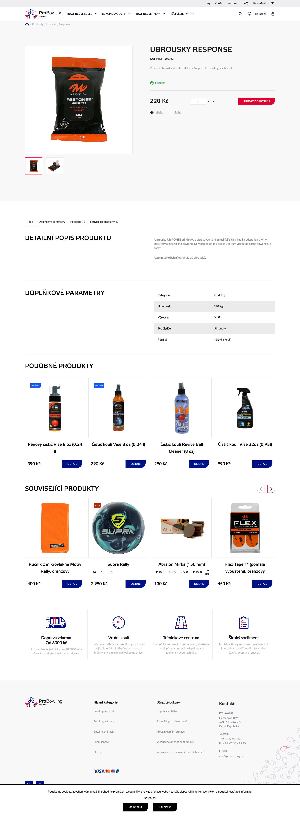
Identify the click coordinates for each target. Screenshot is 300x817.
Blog (207, 3)
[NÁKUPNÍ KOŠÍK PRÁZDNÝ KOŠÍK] (273, 14)
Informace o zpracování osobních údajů (180, 752)
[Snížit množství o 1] (208, 101)
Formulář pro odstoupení (171, 721)
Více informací (243, 791)
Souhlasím (165, 807)
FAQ (245, 3)
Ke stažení (259, 3)
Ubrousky (220, 328)
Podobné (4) (77, 221)
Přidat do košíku (256, 101)
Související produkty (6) (104, 221)
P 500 (184, 572)
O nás (218, 3)
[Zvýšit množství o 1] (213, 101)
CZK (271, 3)
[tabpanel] (55, 423)
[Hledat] (240, 14)
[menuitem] (82, 13)
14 (94, 572)
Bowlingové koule (104, 711)
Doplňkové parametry (52, 221)
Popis (30, 221)
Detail (72, 464)
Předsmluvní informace (170, 731)
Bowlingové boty (104, 721)
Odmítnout (135, 807)
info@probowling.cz (231, 756)
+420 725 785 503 (230, 739)
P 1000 (197, 572)
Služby (98, 752)
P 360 (172, 572)
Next (271, 489)
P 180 (159, 572)
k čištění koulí (222, 339)
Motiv (217, 317)
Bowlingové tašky (104, 731)
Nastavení (150, 798)
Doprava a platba (166, 711)
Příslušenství (101, 742)
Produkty (219, 295)
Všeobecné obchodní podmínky (175, 742)
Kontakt (232, 3)
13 (110, 572)
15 (102, 572)
